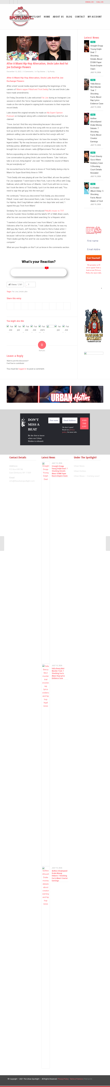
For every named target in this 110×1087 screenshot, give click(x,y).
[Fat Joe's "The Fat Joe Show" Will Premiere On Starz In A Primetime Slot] (42, 328)
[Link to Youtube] (15, 2)
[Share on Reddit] (59, 306)
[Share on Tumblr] (45, 306)
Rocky (52, 72)
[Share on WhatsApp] (24, 306)
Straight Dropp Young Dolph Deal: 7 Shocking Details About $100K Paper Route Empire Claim (60, 471)
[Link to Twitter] (7, 2)
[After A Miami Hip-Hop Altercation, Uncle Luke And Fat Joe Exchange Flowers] (39, 48)
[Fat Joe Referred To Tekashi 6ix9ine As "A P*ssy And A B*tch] (66, 328)
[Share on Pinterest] (31, 306)
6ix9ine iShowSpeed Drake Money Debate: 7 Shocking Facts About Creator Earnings (60, 876)
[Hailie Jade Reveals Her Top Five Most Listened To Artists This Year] (2, 543)
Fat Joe (45, 97)
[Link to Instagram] (20, 2)
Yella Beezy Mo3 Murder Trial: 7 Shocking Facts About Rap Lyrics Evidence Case (96, 94)
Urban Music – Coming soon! (87, 476)
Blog (92, 42)
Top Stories (41, 72)
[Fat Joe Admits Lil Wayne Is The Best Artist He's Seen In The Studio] (10, 328)
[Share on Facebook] (10, 306)
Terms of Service (76, 1079)
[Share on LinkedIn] (38, 306)
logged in (22, 369)
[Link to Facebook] (11, 2)
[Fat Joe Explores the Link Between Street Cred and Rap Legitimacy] (26, 328)
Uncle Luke (23, 291)
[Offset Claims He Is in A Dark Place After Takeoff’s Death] (108, 543)
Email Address (93, 288)
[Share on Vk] (52, 306)
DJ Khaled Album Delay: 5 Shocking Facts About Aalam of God (96, 194)
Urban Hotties (80, 471)
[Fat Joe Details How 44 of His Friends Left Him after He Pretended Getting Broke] (34, 328)
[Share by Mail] (66, 306)
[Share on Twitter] (17, 306)
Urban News (79, 466)
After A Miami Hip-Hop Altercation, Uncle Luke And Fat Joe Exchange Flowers (37, 65)
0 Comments (28, 72)
